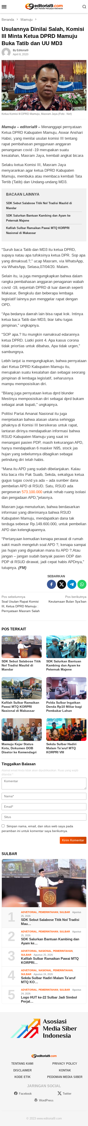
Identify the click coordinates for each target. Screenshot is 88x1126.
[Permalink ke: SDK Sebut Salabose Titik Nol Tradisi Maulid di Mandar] (22, 647)
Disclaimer (22, 1070)
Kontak (65, 1070)
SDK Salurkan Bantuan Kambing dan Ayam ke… (50, 941)
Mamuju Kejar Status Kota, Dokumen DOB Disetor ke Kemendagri (19, 748)
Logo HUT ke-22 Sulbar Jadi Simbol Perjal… (49, 999)
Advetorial (29, 912)
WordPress (46, 1100)
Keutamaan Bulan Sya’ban (67, 599)
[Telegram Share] (71, 584)
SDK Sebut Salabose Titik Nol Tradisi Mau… (50, 922)
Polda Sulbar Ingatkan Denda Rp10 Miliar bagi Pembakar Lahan (64, 706)
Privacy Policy (64, 1063)
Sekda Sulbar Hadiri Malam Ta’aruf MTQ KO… (48, 980)
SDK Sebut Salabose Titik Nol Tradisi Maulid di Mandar (21, 665)
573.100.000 (32, 492)
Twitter (67, 1093)
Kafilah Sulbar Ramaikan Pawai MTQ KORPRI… (50, 960)
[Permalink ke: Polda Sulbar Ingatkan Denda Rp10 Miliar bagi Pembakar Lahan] (66, 688)
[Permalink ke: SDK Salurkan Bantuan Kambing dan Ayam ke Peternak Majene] (66, 647)
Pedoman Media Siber (64, 1077)
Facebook (25, 1093)
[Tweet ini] (61, 584)
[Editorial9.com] (44, 6)
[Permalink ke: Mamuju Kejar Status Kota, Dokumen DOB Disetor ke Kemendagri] (22, 729)
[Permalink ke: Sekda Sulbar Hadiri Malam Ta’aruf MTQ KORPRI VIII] (66, 729)
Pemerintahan (48, 912)
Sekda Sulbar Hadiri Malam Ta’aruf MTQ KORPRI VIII (61, 748)
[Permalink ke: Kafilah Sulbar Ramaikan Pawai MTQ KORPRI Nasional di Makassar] (22, 688)
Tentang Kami (22, 1063)
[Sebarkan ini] (51, 584)
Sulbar (65, 912)
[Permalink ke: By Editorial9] (6, 52)
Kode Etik (22, 1077)
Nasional (45, 951)
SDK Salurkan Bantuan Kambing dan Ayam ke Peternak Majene (63, 665)
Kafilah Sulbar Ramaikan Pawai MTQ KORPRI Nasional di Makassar (20, 706)
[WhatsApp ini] (81, 584)
